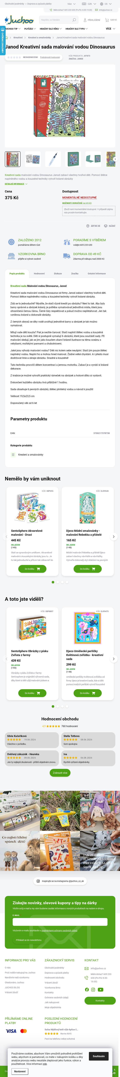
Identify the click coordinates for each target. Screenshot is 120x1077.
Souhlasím (99, 1056)
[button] (53, 582)
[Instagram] (93, 989)
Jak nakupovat (52, 1002)
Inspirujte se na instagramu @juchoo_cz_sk (63, 881)
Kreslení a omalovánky (30, 454)
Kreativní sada (13, 175)
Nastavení (19, 1071)
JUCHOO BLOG (12, 987)
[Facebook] (87, 989)
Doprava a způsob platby (39, 4)
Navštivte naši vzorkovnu (17, 977)
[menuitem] (13, 28)
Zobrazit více (60, 772)
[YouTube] (100, 989)
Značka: (76, 59)
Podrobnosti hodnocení (50, 57)
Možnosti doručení (77, 203)
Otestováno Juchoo (14, 982)
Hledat (74, 20)
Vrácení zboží (11, 992)
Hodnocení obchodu (60, 719)
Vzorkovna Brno (52, 987)
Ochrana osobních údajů (56, 997)
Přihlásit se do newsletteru (28, 940)
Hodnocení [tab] (39, 273)
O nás (7, 967)
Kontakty (49, 992)
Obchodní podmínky (14, 4)
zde (45, 1063)
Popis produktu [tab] (17, 273)
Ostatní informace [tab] (97, 273)
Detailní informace (14, 184)
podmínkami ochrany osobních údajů (59, 930)
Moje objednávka (53, 1007)
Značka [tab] (74, 273)
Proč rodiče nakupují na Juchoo (20, 972)
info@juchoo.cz (98, 968)
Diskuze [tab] (58, 273)
